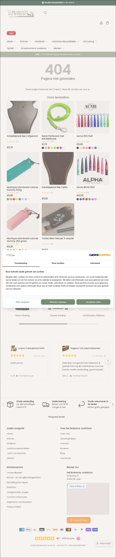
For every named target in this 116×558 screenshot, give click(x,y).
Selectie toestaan (58, 302)
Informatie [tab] (95, 263)
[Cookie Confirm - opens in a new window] (99, 255)
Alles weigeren (23, 302)
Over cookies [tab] (58, 263)
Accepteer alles (93, 302)
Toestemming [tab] (20, 263)
